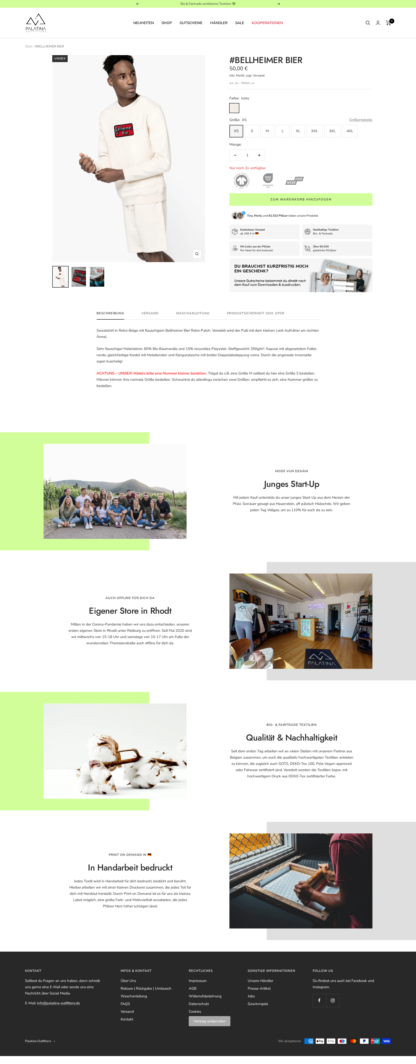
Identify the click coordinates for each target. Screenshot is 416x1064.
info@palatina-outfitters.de (58, 1003)
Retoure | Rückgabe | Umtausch (146, 988)
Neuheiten (143, 22)
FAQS (125, 1003)
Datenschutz (199, 1003)
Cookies (195, 1011)
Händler (219, 22)
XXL (314, 131)
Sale (239, 22)
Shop (167, 22)
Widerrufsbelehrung (205, 996)
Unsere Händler (260, 980)
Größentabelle (360, 119)
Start (28, 46)
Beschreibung (110, 313)
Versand (150, 313)
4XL (350, 131)
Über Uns (128, 980)
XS (236, 131)
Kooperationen (267, 22)
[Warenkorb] (388, 22)
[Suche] (368, 23)
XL (298, 131)
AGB (192, 988)
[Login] (378, 23)
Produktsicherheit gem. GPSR (256, 313)
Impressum (198, 980)
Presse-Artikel (259, 988)
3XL (332, 131)
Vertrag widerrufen (210, 1021)
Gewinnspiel (258, 1003)
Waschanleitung (193, 313)
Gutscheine (191, 22)
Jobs (251, 996)
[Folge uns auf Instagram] (332, 1000)
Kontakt (127, 1019)
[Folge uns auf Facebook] (319, 1000)
